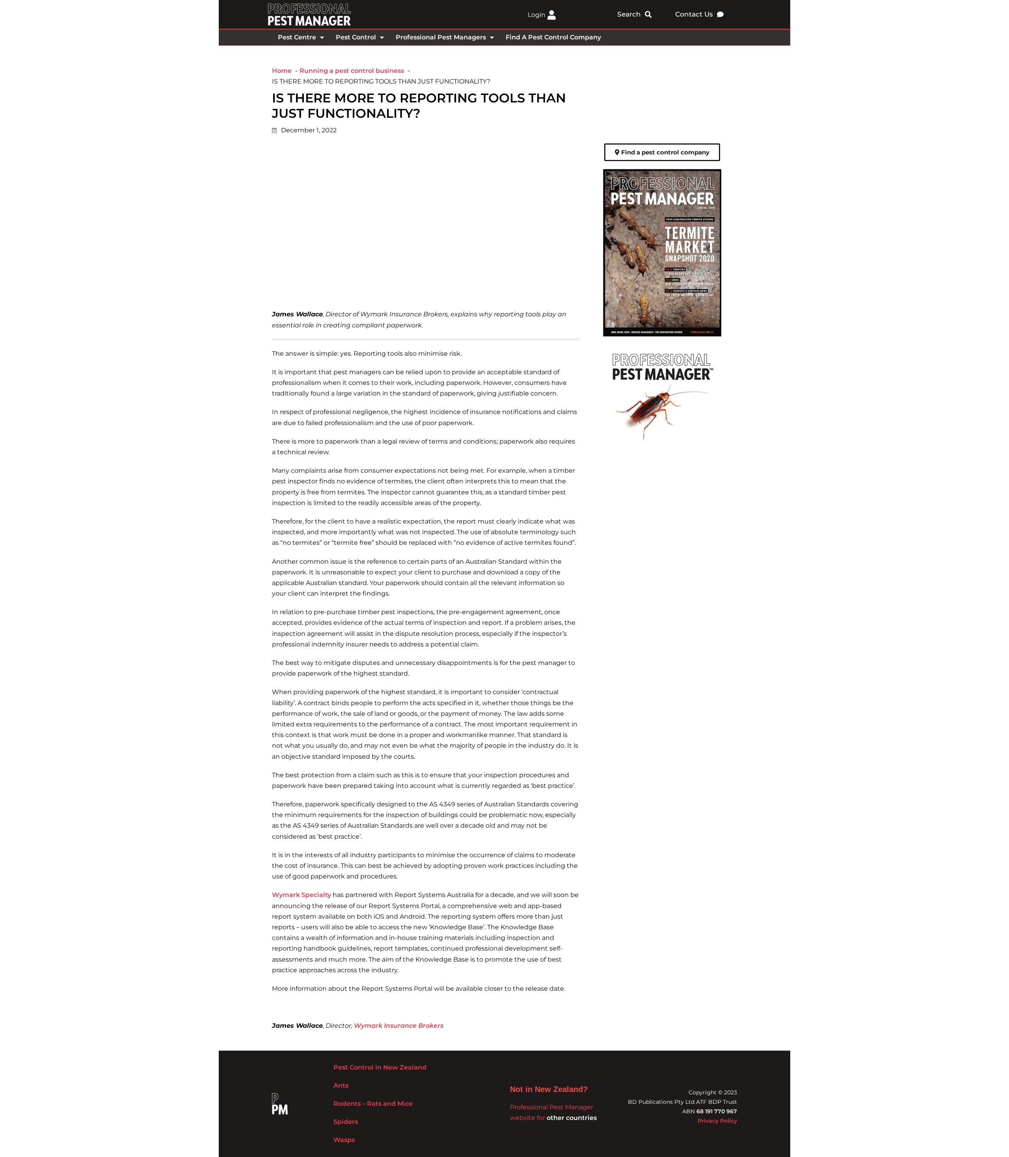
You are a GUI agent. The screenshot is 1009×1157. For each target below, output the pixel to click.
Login (536, 15)
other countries (572, 1118)
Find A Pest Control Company (553, 37)
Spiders (345, 1121)
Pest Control (356, 37)
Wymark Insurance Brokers (398, 1025)
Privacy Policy (717, 1120)
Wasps (344, 1140)
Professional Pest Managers (441, 37)
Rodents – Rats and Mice (373, 1103)
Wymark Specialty (301, 895)
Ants (340, 1085)
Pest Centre (297, 37)
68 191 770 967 (716, 1111)
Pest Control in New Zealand (379, 1067)
